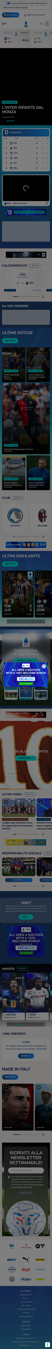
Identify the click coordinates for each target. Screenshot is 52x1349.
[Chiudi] (44, 666)
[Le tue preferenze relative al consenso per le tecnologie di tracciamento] (47, 1344)
